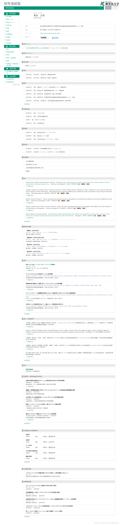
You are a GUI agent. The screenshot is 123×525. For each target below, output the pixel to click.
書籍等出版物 (10, 52)
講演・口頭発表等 (11, 58)
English (114, 8)
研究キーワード (11, 22)
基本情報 (9, 16)
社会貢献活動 (10, 79)
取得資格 (9, 43)
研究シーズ (9, 19)
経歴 (8, 31)
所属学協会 (9, 34)
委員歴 (8, 37)
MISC (8, 55)
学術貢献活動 (10, 82)
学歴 (8, 28)
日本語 (108, 8)
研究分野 (9, 25)
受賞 (8, 60)
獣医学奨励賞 (29, 369)
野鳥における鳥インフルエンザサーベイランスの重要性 (40, 264)
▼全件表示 (27, 104)
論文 (8, 49)
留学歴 (8, 40)
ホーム (100, 7)
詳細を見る (30, 186)
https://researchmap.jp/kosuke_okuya (50, 33)
